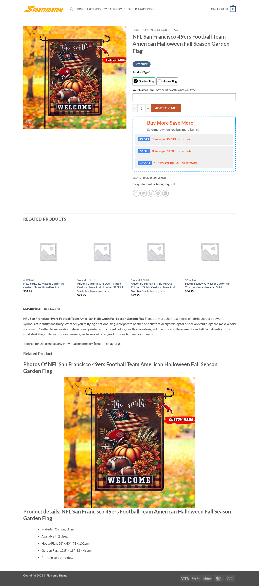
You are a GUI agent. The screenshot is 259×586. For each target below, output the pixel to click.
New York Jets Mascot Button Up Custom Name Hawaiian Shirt (44, 285)
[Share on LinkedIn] (165, 193)
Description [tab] (32, 308)
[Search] (71, 9)
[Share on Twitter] (143, 193)
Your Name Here (144, 90)
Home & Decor (156, 30)
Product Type (141, 72)
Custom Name (154, 184)
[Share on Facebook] (136, 193)
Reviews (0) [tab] (52, 308)
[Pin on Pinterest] (158, 193)
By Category (112, 9)
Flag (174, 30)
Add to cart (166, 108)
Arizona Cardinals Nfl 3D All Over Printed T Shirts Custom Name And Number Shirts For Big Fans (153, 287)
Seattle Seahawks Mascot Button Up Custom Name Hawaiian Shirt (207, 285)
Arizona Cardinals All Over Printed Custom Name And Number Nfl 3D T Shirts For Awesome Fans (100, 287)
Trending (94, 9)
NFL (173, 184)
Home (80, 9)
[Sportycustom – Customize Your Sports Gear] (43, 9)
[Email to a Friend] (151, 193)
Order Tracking (140, 9)
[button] (223, 9)
